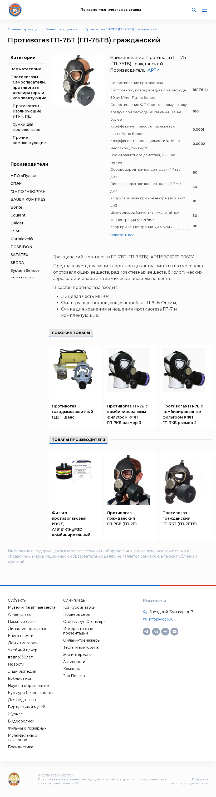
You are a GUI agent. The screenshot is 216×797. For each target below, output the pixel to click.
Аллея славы (19, 614)
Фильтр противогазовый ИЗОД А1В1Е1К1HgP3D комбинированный (71, 523)
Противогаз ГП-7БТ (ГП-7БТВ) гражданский (121, 29)
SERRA (17, 262)
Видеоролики (21, 721)
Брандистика (20, 747)
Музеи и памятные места (31, 607)
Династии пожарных (27, 628)
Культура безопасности (30, 692)
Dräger (17, 223)
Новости (16, 664)
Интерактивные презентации (78, 631)
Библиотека (19, 678)
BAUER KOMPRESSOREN (35, 199)
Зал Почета (74, 675)
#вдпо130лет (20, 657)
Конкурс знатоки (79, 607)
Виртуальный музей (26, 707)
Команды (72, 668)
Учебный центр (22, 650)
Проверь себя (76, 614)
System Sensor (25, 270)
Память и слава (22, 621)
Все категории (26, 69)
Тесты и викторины (81, 647)
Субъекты (17, 600)
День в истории (23, 643)
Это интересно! (77, 654)
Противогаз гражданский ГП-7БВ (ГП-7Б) (122, 518)
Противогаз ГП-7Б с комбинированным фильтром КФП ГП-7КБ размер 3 (127, 414)
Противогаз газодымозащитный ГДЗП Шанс (72, 412)
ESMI (16, 231)
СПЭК (16, 183)
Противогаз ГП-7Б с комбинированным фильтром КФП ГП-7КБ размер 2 (183, 414)
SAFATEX (19, 254)
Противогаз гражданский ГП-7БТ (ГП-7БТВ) (180, 518)
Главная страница (22, 29)
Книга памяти (20, 635)
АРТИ (154, 70)
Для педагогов (22, 699)
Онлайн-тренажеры (81, 640)
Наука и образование (28, 685)
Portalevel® (22, 239)
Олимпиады (74, 600)
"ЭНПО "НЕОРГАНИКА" (33, 191)
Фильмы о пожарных (27, 728)
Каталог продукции (61, 29)
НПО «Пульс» (24, 175)
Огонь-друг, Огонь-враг (85, 621)
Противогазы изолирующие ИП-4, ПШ (27, 111)
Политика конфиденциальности (189, 781)
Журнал (15, 714)
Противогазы (24, 77)
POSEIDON (21, 246)
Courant (18, 215)
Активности (74, 661)
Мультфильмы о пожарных (22, 737)
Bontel (17, 207)
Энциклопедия (22, 671)
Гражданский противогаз (81, 256)
